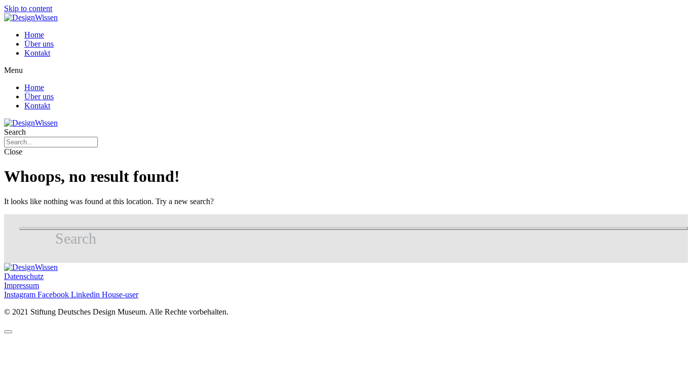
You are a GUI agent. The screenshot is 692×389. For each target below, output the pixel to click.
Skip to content (28, 8)
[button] (346, 70)
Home (34, 34)
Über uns (39, 44)
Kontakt (37, 53)
